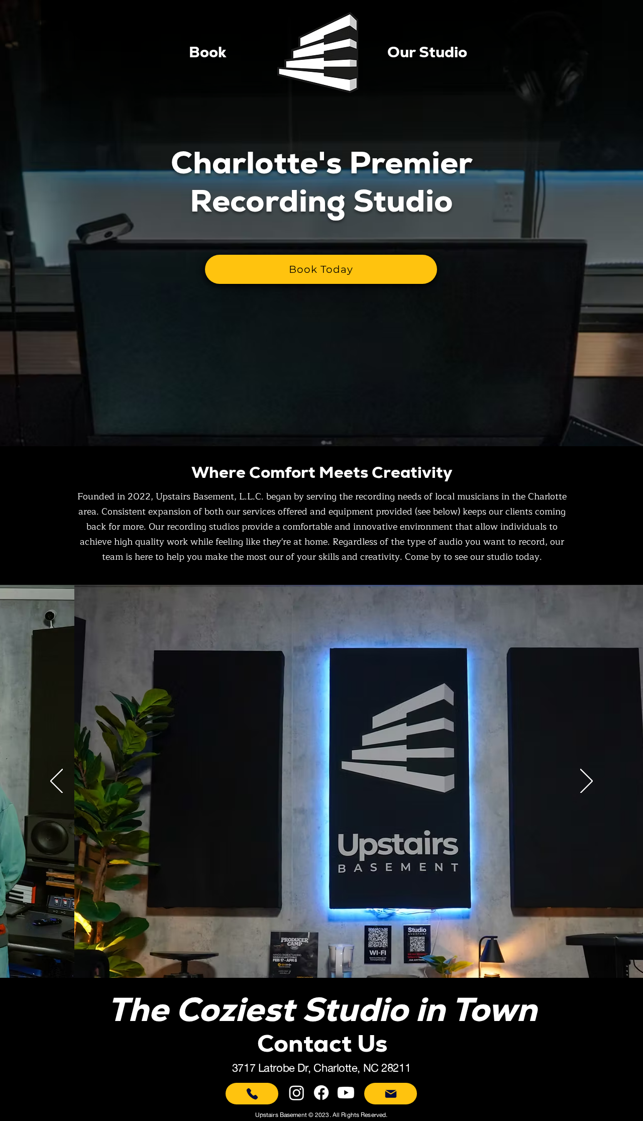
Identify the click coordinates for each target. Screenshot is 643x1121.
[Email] (390, 1093)
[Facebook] (321, 1092)
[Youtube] (346, 1092)
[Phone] (252, 1093)
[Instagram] (296, 1092)
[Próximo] (586, 782)
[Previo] (56, 782)
